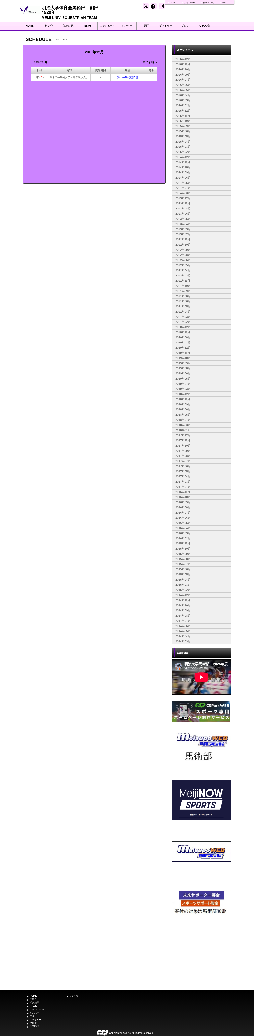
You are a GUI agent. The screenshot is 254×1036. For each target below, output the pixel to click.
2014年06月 (182, 626)
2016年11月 (182, 492)
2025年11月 (182, 115)
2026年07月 (182, 79)
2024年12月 (182, 157)
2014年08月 (182, 615)
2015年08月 (182, 559)
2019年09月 (182, 363)
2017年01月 (182, 486)
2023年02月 (182, 234)
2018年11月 (182, 399)
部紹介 (49, 25)
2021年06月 (182, 301)
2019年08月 (182, 368)
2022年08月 (182, 254)
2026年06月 (182, 84)
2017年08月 (182, 455)
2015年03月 (182, 584)
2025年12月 (182, 110)
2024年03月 (182, 193)
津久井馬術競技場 (127, 77)
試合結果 (68, 25)
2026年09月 (182, 74)
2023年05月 (182, 218)
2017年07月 (182, 461)
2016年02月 (182, 538)
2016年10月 (182, 497)
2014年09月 (182, 610)
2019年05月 (182, 378)
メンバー (127, 25)
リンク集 (74, 995)
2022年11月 (182, 239)
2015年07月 (182, 564)
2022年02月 (182, 275)
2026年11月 (182, 64)
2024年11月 (182, 162)
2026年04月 (182, 95)
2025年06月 (182, 131)
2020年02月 (182, 342)
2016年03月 (182, 533)
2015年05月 (182, 574)
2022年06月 (182, 260)
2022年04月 (182, 270)
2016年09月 (182, 502)
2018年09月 (182, 404)
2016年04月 (182, 528)
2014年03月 (182, 641)
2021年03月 (182, 316)
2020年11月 (182, 332)
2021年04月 (182, 311)
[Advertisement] (201, 958)
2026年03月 (182, 100)
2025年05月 (182, 136)
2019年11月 (182, 352)
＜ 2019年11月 (39, 62)
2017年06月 (182, 466)
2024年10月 (182, 167)
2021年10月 (182, 285)
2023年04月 (182, 224)
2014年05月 (182, 631)
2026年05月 (182, 90)
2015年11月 (182, 543)
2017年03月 (182, 481)
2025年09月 (182, 126)
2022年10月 (182, 244)
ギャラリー (165, 25)
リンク (173, 3)
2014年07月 (182, 620)
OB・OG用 (226, 3)
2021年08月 (182, 296)
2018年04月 (182, 419)
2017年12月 (182, 435)
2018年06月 (182, 409)
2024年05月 (182, 182)
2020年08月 (182, 337)
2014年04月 (182, 636)
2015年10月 (182, 548)
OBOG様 (204, 25)
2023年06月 (182, 213)
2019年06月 (182, 373)
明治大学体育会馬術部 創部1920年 (70, 9)
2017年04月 (182, 476)
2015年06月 (182, 569)
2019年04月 (182, 383)
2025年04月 (182, 141)
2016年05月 (182, 522)
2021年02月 (182, 321)
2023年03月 (182, 229)
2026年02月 (182, 105)
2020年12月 (182, 327)
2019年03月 (182, 388)
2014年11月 (182, 600)
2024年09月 (182, 172)
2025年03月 (182, 146)
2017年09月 (182, 450)
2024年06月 (182, 177)
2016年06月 (182, 517)
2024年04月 (182, 187)
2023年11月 (182, 203)
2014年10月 (182, 605)
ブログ (185, 25)
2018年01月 (182, 430)
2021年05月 (182, 306)
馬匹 (146, 25)
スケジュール (107, 25)
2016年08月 (182, 507)
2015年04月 (182, 579)
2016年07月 (182, 512)
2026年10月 (182, 69)
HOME (30, 25)
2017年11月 (182, 440)
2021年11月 (182, 280)
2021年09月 (182, 291)
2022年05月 (182, 265)
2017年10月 (182, 445)
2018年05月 (182, 414)
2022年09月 (182, 249)
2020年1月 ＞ (150, 62)
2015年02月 (182, 589)
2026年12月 (182, 59)
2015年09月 (182, 553)
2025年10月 (182, 120)
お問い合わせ (189, 3)
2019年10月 (182, 358)
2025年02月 (182, 151)
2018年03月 (182, 425)
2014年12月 (182, 595)
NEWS (88, 25)
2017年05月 (182, 471)
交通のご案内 (208, 3)
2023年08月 (182, 208)
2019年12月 (182, 347)
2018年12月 (182, 394)
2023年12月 (182, 198)
